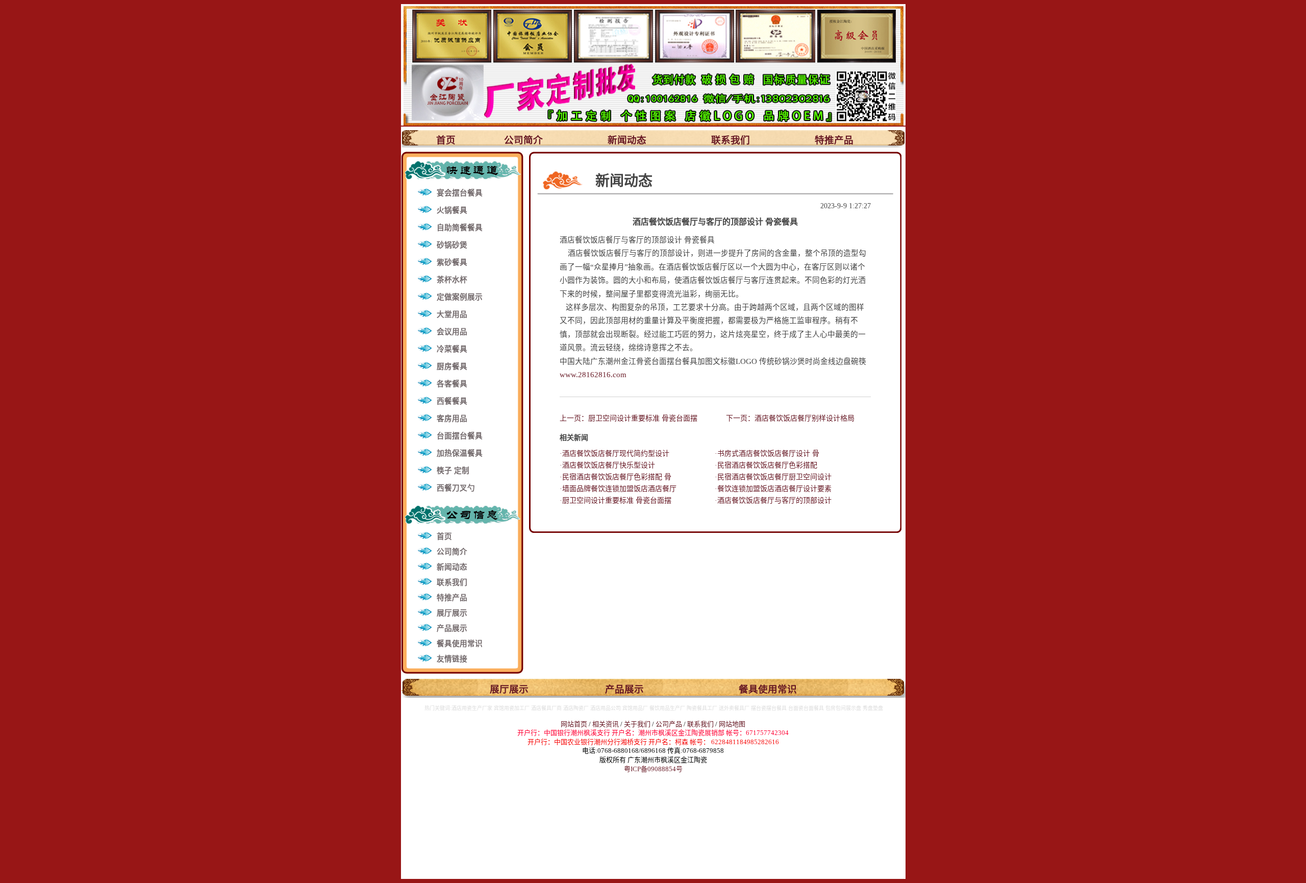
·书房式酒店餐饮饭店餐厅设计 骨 (767, 453)
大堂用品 (452, 314)
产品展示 (452, 628)
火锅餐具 (452, 210)
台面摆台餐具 (460, 436)
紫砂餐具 (452, 262)
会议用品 (452, 332)
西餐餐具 (452, 401)
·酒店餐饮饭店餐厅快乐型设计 (607, 465)
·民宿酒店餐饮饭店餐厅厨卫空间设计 (773, 477)
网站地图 (732, 724)
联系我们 (730, 140)
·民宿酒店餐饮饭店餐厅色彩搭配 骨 (615, 477)
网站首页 (574, 724)
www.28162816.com (593, 375)
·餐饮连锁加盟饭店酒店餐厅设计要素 (773, 489)
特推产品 (834, 140)
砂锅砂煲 (452, 245)
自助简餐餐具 (460, 228)
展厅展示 (452, 613)
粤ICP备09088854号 (653, 769)
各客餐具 (452, 384)
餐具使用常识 (460, 644)
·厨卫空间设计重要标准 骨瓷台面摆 (615, 500)
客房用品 (452, 418)
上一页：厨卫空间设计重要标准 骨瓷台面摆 (628, 418)
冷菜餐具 (452, 349)
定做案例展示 (460, 297)
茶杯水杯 (452, 280)
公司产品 (669, 724)
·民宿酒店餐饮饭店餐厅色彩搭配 (766, 465)
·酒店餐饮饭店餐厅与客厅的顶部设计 (773, 500)
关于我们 (638, 724)
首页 (446, 140)
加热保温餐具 (460, 453)
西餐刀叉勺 (456, 488)
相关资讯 (605, 724)
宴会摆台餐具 (460, 193)
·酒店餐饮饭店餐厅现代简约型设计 (614, 453)
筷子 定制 (453, 471)
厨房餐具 (452, 366)
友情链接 (452, 659)
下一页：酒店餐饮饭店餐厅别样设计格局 (790, 418)
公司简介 (523, 140)
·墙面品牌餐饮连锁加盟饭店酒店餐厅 (618, 489)
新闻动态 (627, 140)
